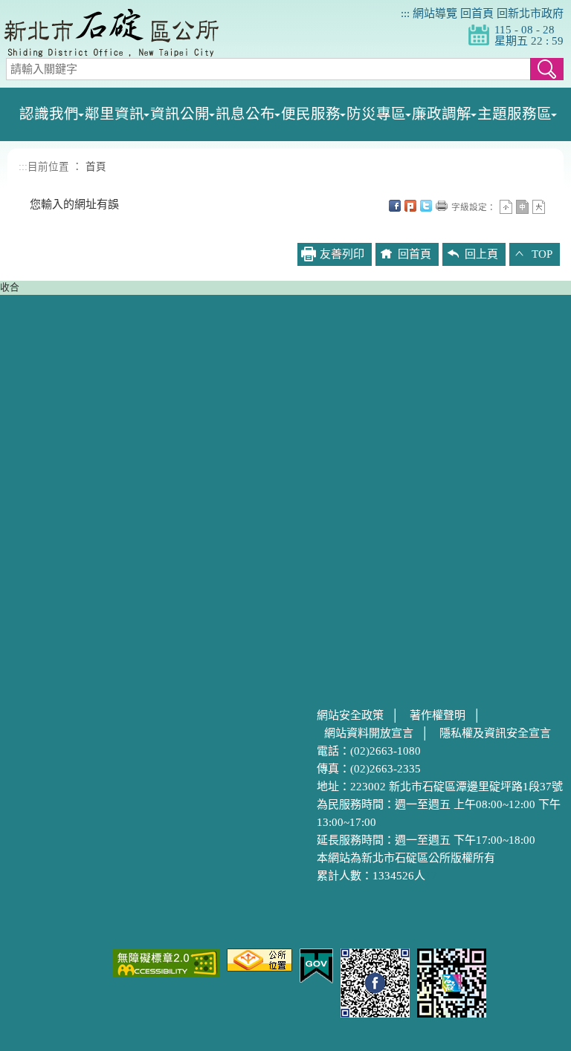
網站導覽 (435, 13)
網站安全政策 (350, 715)
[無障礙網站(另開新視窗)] (166, 962)
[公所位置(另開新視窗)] (259, 959)
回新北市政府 (530, 13)
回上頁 (481, 254)
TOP (542, 254)
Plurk (410, 206)
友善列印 (442, 206)
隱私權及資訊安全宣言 (495, 733)
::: (405, 13)
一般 (522, 207)
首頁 (96, 166)
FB (395, 206)
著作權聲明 (437, 715)
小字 (506, 207)
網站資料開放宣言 (368, 733)
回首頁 (477, 13)
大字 (538, 207)
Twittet (426, 206)
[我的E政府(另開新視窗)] (316, 965)
